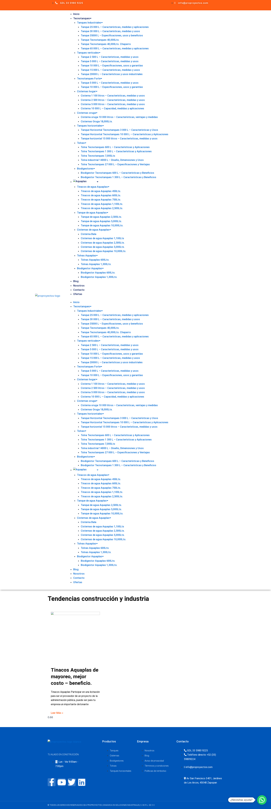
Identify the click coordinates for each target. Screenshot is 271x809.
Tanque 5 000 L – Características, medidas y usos (109, 61)
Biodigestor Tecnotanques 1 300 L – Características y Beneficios (118, 177)
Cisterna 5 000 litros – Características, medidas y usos (113, 104)
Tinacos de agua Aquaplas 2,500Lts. (102, 208)
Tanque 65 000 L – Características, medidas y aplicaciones (115, 48)
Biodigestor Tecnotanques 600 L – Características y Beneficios (117, 172)
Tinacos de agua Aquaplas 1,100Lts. (102, 204)
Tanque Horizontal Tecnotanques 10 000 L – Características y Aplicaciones (124, 134)
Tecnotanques (81, 18)
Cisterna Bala (88, 234)
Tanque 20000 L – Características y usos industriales (112, 74)
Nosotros (79, 285)
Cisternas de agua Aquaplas (93, 229)
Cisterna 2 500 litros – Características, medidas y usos (113, 100)
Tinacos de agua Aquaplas (92, 186)
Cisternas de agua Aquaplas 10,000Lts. (103, 251)
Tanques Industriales (89, 22)
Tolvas (81, 142)
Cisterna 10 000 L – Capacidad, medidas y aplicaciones (112, 108)
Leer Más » (57, 712)
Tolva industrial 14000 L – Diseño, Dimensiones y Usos (112, 160)
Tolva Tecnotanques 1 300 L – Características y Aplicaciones (116, 151)
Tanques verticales (88, 52)
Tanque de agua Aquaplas (92, 212)
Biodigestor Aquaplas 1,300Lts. (99, 277)
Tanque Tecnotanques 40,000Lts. (100, 39)
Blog (76, 281)
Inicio (76, 14)
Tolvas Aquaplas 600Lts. (95, 259)
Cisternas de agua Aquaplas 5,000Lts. (103, 246)
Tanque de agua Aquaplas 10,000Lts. (102, 225)
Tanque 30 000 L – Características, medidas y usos (110, 31)
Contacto (79, 289)
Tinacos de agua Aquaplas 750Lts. (101, 199)
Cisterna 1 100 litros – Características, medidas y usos (113, 95)
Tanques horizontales (89, 125)
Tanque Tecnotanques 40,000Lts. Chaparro (106, 44)
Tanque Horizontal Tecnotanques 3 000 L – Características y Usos (119, 129)
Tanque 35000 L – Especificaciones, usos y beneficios (112, 35)
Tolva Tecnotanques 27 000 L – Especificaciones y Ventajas (115, 164)
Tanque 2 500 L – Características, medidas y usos (109, 56)
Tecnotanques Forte (89, 78)
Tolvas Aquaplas (86, 255)
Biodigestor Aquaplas (89, 268)
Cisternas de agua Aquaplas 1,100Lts (102, 238)
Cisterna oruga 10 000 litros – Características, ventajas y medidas (119, 117)
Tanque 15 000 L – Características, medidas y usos (110, 69)
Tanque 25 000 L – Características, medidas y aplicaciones (115, 27)
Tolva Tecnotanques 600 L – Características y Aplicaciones (115, 147)
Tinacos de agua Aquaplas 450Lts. (101, 191)
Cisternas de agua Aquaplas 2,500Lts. (103, 242)
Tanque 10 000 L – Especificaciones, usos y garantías (112, 65)
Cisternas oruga (86, 112)
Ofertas (77, 294)
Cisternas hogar (86, 91)
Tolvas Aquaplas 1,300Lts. (96, 264)
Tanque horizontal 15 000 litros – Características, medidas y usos (119, 138)
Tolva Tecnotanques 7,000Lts (98, 155)
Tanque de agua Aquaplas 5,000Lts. (101, 221)
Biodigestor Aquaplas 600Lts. (98, 272)
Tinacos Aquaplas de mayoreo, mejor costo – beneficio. (74, 676)
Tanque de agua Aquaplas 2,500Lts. (101, 216)
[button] (262, 800)
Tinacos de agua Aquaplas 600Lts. (101, 195)
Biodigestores (85, 168)
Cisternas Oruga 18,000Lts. (97, 121)
